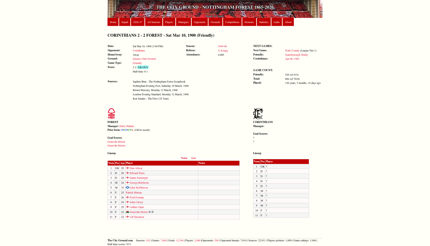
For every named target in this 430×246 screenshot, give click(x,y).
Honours (249, 22)
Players (169, 22)
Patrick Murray (134, 192)
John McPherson (138, 187)
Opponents (200, 22)
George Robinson (139, 182)
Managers (183, 22)
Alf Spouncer (136, 216)
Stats (193, 158)
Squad (124, 22)
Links (277, 22)
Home (113, 22)
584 (217, 240)
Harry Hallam (126, 126)
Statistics (264, 22)
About (288, 22)
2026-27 (137, 22)
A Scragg (223, 50)
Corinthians (139, 50)
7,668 (164, 240)
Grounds (215, 22)
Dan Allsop (135, 168)
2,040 (197, 240)
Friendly (137, 63)
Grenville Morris (116, 141)
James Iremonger (138, 177)
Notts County (292, 50)
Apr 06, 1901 (292, 58)
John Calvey (136, 202)
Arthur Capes (136, 207)
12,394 (179, 240)
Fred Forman (136, 197)
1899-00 (222, 46)
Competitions (232, 22)
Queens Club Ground (144, 58)
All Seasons (153, 22)
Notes (184, 158)
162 (148, 240)
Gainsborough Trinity (296, 54)
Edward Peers (137, 173)
